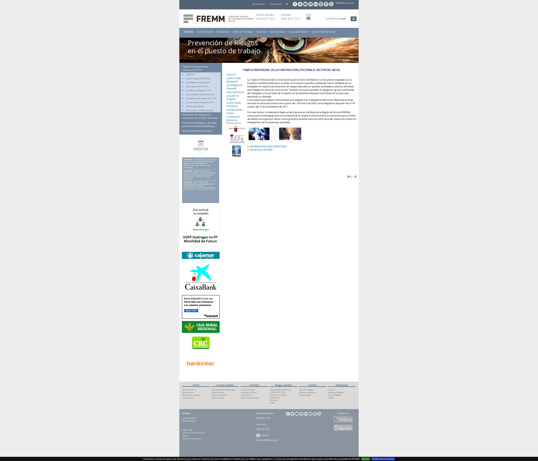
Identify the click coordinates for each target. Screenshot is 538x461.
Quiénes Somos (189, 389)
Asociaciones (187, 392)
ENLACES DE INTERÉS (261, 149)
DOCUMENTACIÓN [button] (298, 31)
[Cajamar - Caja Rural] (201, 255)
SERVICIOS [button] (261, 31)
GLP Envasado (217, 397)
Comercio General (219, 395)
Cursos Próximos (248, 389)
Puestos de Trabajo (278, 395)
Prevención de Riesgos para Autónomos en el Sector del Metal (200, 116)
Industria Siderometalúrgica (223, 389)
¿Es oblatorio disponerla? (198, 82)
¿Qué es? (190, 74)
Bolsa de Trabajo (306, 389)
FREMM (188, 32)
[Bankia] (201, 276)
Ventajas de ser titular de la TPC (201, 98)
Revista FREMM (334, 395)
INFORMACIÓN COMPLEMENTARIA (268, 146)
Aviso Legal (187, 430)
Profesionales (305, 395)
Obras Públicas (217, 392)
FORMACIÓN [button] (223, 31)
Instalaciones (188, 397)
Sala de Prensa (258, 4)
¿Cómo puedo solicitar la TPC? (200, 94)
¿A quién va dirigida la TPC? (199, 90)
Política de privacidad (383, 458)
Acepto (365, 458)
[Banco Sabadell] (201, 306)
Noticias (331, 389)
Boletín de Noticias (336, 392)
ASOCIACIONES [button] (277, 31)
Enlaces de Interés (195, 106)
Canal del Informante (191, 438)
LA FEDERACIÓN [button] (205, 31)
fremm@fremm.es (267, 440)
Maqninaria (275, 397)
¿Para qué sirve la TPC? (197, 86)
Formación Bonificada (250, 397)
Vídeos (273, 403)
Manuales (274, 400)
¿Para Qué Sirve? (235, 92)
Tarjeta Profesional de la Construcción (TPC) (195, 68)
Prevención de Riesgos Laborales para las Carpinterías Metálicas (199, 124)
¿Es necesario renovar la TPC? (200, 102)
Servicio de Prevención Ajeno (197, 130)
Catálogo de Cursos (249, 392)
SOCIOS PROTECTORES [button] (323, 31)
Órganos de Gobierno (191, 395)
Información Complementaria (199, 110)
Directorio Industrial (307, 392)
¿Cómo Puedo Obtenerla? (198, 78)
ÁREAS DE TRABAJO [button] (242, 31)
